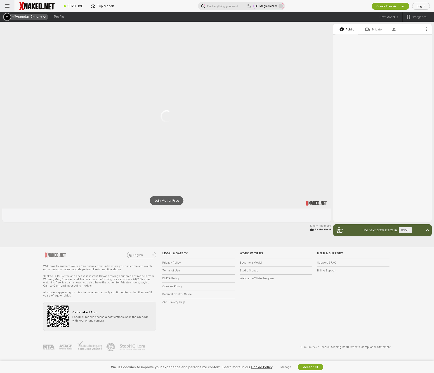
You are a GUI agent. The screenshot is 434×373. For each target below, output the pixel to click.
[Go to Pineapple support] (111, 347)
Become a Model (251, 262)
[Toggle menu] (7, 6)
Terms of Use (171, 270)
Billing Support (326, 270)
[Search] (249, 6)
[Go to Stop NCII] (133, 347)
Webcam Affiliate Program (257, 278)
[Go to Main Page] (37, 6)
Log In (421, 6)
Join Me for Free (166, 200)
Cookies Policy (172, 286)
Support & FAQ (326, 262)
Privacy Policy (171, 262)
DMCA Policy (170, 278)
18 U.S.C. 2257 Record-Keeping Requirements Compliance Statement (345, 347)
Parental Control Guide (177, 294)
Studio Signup (249, 270)
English (138, 255)
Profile (59, 17)
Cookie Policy (261, 367)
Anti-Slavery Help (173, 302)
